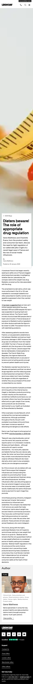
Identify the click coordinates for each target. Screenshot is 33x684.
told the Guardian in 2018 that (19, 433)
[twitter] (4, 634)
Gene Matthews (8, 261)
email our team (25, 677)
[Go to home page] (7, 5)
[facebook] (14, 634)
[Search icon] (25, 5)
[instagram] (19, 634)
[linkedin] (9, 634)
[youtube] (24, 634)
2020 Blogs (8, 216)
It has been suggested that (11, 305)
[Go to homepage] (7, 628)
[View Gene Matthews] (16, 584)
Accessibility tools (25, 1)
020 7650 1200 (13, 677)
